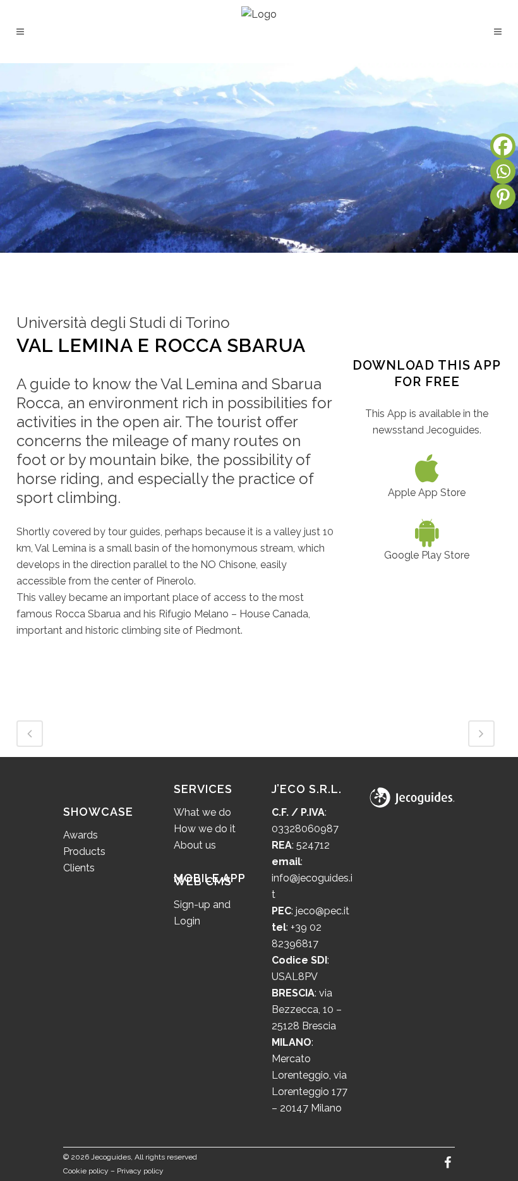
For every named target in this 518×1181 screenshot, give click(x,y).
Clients (79, 868)
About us (195, 845)
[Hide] (513, 221)
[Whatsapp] (502, 171)
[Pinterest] (502, 196)
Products (84, 851)
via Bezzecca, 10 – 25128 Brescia (307, 1009)
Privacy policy (140, 1170)
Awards (80, 835)
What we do (202, 812)
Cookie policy (86, 1170)
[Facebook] (502, 146)
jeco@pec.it (322, 911)
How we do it (205, 829)
